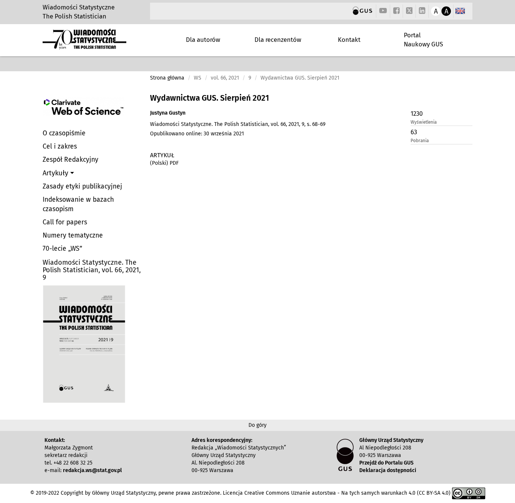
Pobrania (420, 140)
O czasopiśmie (64, 133)
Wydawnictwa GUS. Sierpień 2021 (209, 98)
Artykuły (56, 173)
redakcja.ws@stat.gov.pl (92, 470)
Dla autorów (203, 39)
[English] (460, 11)
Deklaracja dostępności (387, 470)
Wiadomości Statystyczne (79, 7)
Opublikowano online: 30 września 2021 (197, 133)
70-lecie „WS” (62, 249)
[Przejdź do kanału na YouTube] (383, 11)
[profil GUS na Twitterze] (409, 12)
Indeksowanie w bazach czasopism (78, 204)
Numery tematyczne (73, 235)
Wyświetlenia (424, 122)
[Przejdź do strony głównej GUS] (362, 11)
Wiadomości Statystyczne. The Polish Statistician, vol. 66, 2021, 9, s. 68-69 (237, 124)
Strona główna (167, 78)
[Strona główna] (84, 46)
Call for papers (65, 222)
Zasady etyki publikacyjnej (82, 186)
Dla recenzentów (277, 39)
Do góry (257, 425)
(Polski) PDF (164, 163)
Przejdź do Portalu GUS (386, 463)
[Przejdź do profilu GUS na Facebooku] (396, 11)
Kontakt (349, 39)
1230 (417, 113)
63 (414, 132)
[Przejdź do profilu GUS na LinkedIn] (422, 11)
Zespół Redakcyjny (70, 160)
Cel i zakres (60, 146)
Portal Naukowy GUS (423, 39)
